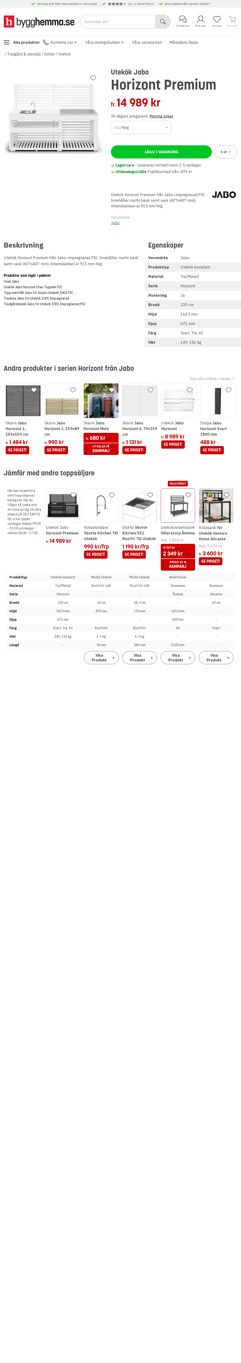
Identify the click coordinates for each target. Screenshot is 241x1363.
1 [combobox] (224, 152)
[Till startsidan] (39, 21)
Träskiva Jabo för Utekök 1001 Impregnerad (36, 298)
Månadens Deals (183, 42)
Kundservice (182, 25)
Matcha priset (161, 116)
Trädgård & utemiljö (24, 54)
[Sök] (163, 21)
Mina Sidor (200, 25)
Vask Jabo (11, 281)
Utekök (64, 54)
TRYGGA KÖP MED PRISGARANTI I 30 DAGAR (67, 3)
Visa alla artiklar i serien (210, 378)
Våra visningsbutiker (102, 42)
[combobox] (141, 127)
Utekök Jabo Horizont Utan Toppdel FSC (33, 287)
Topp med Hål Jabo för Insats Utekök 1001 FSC (38, 293)
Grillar (49, 54)
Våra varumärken (147, 42)
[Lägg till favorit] (93, 78)
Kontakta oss (62, 42)
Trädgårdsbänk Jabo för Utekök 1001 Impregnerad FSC (45, 304)
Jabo (115, 223)
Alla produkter (26, 42)
